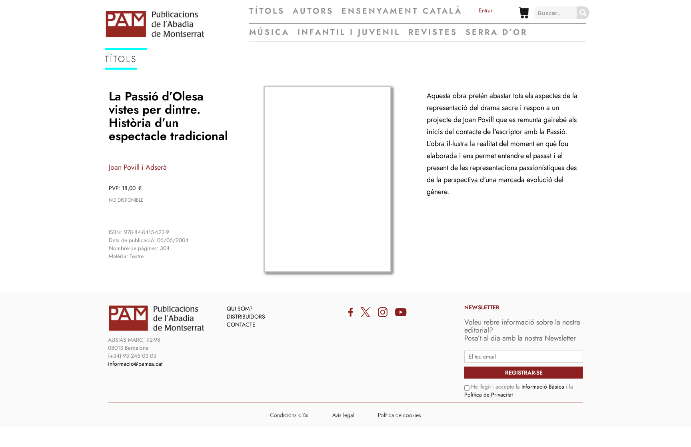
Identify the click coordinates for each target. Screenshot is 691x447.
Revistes (432, 32)
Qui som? (240, 309)
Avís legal (343, 415)
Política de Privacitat (488, 395)
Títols (267, 11)
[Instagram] (382, 312)
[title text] (177, 24)
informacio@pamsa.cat (135, 364)
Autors (313, 11)
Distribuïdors (246, 317)
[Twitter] (365, 312)
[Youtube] (401, 312)
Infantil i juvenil (349, 32)
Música (269, 32)
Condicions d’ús (289, 415)
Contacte (241, 325)
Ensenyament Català (402, 11)
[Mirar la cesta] (524, 12)
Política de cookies (399, 415)
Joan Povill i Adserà (138, 167)
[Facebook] (350, 312)
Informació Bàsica (542, 387)
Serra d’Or (496, 32)
